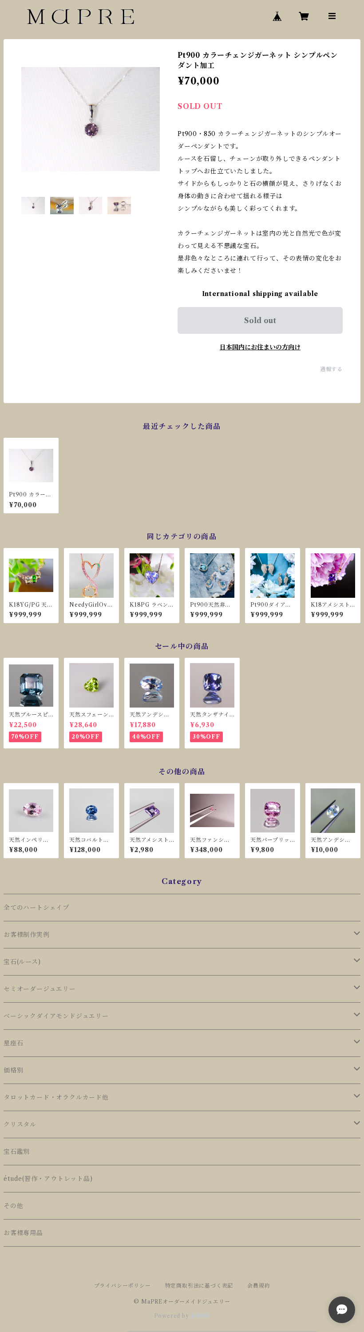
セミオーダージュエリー (40, 989)
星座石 (13, 1043)
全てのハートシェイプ (36, 908)
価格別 (13, 1070)
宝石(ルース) (22, 962)
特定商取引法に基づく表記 (199, 1285)
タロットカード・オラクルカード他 (56, 1097)
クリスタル (20, 1124)
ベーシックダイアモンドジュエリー (56, 1016)
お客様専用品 (23, 1233)
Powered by (172, 1315)
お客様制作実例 (27, 935)
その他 (13, 1206)
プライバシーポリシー (122, 1285)
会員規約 (258, 1285)
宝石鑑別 (17, 1152)
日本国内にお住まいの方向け (260, 347)
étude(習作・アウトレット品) (48, 1179)
